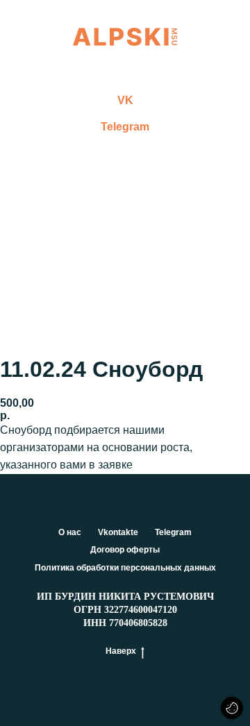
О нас (69, 532)
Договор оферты (125, 550)
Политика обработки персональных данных (125, 568)
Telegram (125, 127)
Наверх (121, 651)
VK (125, 100)
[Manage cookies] (232, 708)
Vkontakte (118, 532)
